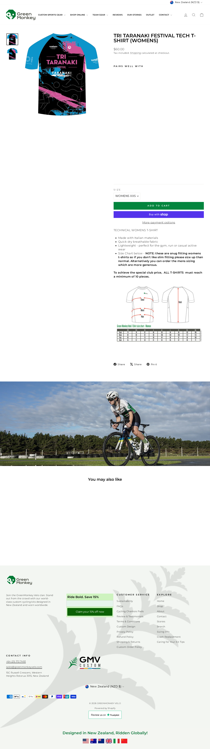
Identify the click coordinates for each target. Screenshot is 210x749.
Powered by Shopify (105, 708)
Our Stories (134, 15)
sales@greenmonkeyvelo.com (24, 666)
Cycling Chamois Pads (130, 611)
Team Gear (99, 15)
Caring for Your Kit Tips (171, 641)
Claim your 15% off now (90, 611)
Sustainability (125, 601)
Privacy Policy (125, 631)
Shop (160, 606)
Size (117, 189)
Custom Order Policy (129, 646)
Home (160, 601)
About (160, 611)
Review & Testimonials (130, 616)
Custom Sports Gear (50, 15)
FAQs (120, 606)
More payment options (158, 222)
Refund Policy (125, 636)
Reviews (118, 15)
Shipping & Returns (128, 641)
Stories (161, 621)
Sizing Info (163, 631)
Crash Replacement (169, 636)
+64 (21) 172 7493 (16, 661)
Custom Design (126, 626)
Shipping (135, 52)
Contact (164, 15)
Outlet (150, 15)
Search (161, 626)
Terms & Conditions (128, 621)
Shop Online (78, 15)
